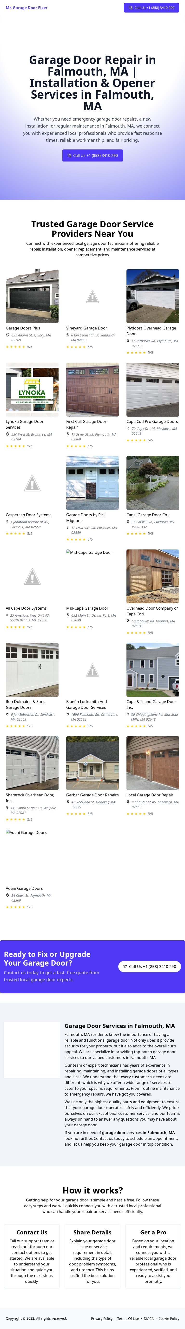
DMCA (149, 1318)
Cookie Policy (169, 1318)
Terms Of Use (128, 1318)
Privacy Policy (101, 1318)
